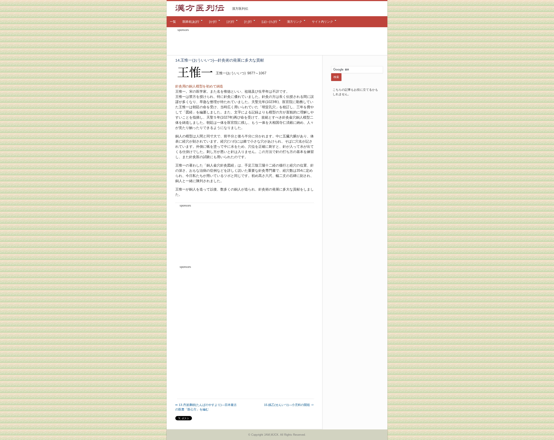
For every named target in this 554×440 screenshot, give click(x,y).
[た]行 (248, 21)
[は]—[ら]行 (269, 21)
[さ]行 (230, 21)
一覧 (173, 21)
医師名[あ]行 (190, 21)
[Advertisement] (277, 42)
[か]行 (213, 21)
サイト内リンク (322, 21)
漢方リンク (294, 21)
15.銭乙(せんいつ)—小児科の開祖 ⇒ (289, 405)
